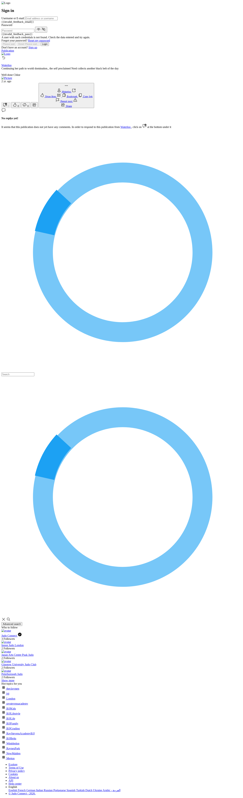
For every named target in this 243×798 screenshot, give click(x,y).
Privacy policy (17, 770)
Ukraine (98, 790)
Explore (13, 764)
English (13, 790)
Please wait (9, 44)
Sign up (32, 47)
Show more (7, 680)
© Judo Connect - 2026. (22, 793)
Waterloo (125, 126)
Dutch (89, 790)
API (11, 780)
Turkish (80, 790)
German (31, 790)
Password (6, 25)
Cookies (13, 774)
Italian (40, 790)
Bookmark (72, 96)
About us (14, 777)
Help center (15, 783)
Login (44, 44)
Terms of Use (16, 767)
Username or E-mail (13, 18)
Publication (7, 50)
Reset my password (39, 40)
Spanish (71, 790)
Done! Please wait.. (28, 44)
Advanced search (12, 624)
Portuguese (60, 790)
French (22, 790)
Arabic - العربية (111, 790)
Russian (48, 790)
